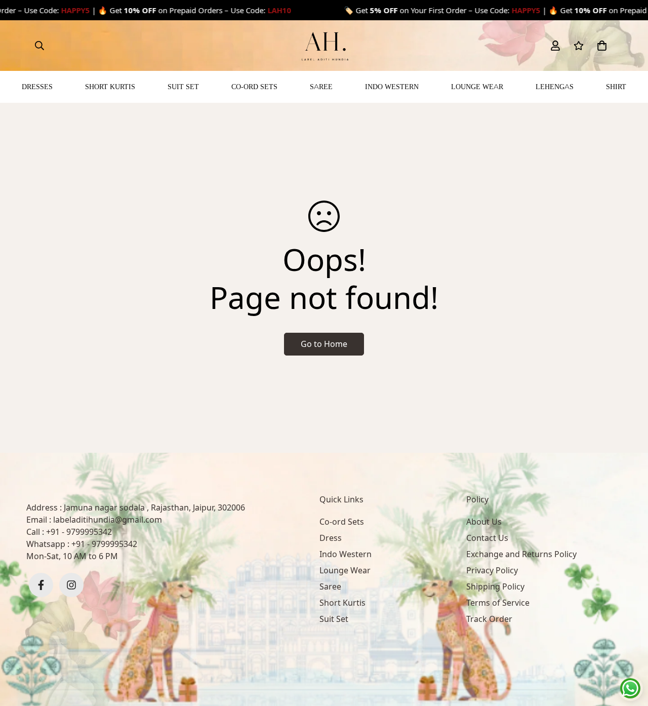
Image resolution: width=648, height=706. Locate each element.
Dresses (37, 86)
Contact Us (487, 537)
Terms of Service (498, 602)
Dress (330, 537)
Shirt (616, 86)
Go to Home (324, 343)
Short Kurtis (110, 86)
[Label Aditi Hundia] (324, 45)
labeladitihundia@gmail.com (107, 519)
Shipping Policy (495, 586)
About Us (484, 521)
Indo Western (392, 86)
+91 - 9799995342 (79, 531)
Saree (321, 86)
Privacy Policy (492, 570)
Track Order (489, 618)
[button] (600, 45)
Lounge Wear (477, 86)
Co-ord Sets (254, 86)
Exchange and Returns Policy (521, 554)
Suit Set (183, 86)
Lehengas (555, 86)
